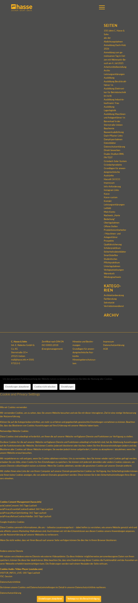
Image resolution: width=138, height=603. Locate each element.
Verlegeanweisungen (114, 270)
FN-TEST (108, 158)
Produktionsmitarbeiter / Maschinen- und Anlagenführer (115, 233)
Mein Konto (109, 212)
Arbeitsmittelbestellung (115, 67)
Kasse (107, 194)
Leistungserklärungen (114, 205)
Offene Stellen (111, 226)
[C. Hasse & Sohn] (21, 7)
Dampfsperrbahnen (113, 140)
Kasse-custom (110, 197)
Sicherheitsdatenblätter (115, 252)
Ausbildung (109, 78)
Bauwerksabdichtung (114, 132)
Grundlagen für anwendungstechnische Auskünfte (115, 172)
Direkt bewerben (112, 150)
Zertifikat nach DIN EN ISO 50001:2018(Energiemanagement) (53, 345)
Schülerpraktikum (112, 248)
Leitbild (107, 208)
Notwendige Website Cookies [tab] (14, 431)
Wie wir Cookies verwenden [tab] (13, 407)
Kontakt (108, 201)
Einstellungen (67, 387)
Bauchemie (109, 129)
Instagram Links (111, 190)
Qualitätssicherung (113, 245)
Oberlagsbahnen (111, 223)
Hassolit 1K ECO (112, 179)
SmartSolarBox (111, 255)
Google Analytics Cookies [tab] (12, 522)
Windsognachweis (112, 277)
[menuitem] (100, 7)
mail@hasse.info (18, 360)
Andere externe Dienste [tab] (11, 551)
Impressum (109, 183)
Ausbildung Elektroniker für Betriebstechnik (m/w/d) (115, 92)
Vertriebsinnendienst (114, 306)
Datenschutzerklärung (114, 147)
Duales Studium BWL (114, 154)
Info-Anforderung (112, 187)
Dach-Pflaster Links (113, 136)
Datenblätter (110, 143)
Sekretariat (109, 303)
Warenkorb (109, 274)
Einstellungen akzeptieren (17, 387)
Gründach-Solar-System (115, 161)
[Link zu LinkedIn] (124, 7)
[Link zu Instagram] (119, 7)
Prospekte (109, 241)
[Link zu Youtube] (114, 7)
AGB (105, 349)
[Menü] (100, 7)
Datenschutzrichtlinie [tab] (10, 582)
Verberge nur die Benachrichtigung (83, 599)
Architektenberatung (114, 295)
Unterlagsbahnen (112, 266)
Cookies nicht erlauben (45, 387)
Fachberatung (110, 299)
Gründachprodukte (113, 165)
